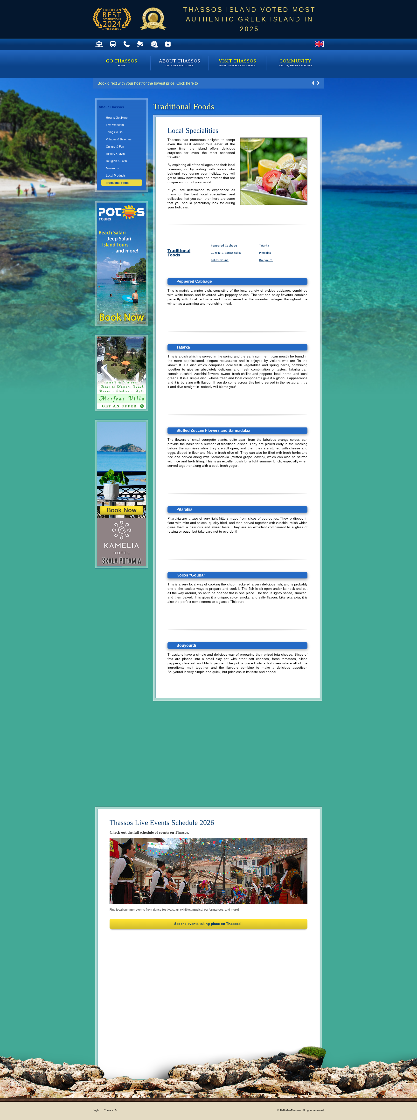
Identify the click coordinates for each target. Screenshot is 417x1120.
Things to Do (114, 132)
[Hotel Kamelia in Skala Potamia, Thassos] (124, 564)
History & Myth (115, 154)
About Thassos (179, 62)
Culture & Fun (115, 146)
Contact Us (110, 1110)
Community (295, 62)
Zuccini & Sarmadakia (226, 252)
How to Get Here (117, 117)
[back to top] (305, 317)
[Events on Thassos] (208, 871)
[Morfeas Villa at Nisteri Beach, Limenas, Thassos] (124, 406)
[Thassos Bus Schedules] (112, 44)
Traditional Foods (117, 183)
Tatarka (264, 245)
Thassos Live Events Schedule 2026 (162, 822)
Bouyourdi (266, 260)
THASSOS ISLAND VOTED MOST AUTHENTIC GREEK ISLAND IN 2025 (249, 19)
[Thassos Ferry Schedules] (99, 44)
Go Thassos (121, 62)
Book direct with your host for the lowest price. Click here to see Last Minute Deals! (167, 83)
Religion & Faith (116, 161)
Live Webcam (115, 125)
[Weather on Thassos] (154, 44)
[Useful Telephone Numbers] (126, 44)
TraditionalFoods (178, 252)
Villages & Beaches (119, 139)
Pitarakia (265, 252)
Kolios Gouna (220, 260)
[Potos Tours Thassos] (124, 321)
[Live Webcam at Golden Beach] (140, 44)
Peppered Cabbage (224, 245)
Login (96, 1110)
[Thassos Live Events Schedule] (167, 44)
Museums (112, 168)
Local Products (115, 175)
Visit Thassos (237, 62)
